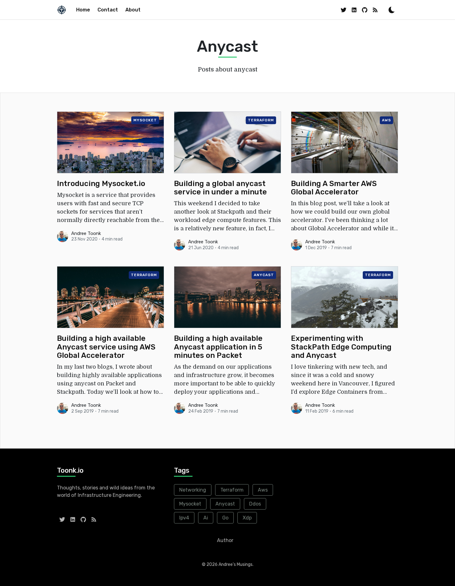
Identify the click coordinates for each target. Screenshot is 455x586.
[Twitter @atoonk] (343, 9)
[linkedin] (354, 9)
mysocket (145, 120)
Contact (108, 10)
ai (205, 518)
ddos (255, 504)
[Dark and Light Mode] (391, 9)
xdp (247, 518)
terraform (261, 120)
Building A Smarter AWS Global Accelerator (334, 188)
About (133, 10)
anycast (264, 275)
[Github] (364, 9)
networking (192, 490)
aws (386, 120)
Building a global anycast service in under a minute (220, 188)
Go (225, 518)
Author (225, 540)
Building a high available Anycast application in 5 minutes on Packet (218, 347)
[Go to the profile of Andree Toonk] (62, 236)
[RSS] (375, 9)
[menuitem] (83, 10)
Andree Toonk (86, 233)
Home (83, 10)
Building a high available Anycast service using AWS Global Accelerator (106, 347)
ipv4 (184, 518)
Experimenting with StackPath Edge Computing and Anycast (341, 347)
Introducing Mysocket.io (101, 184)
